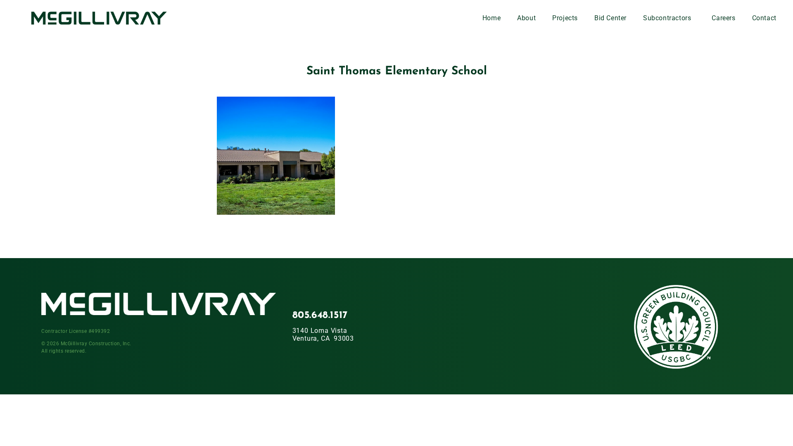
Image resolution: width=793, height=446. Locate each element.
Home (491, 18)
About (526, 18)
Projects (565, 18)
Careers (723, 18)
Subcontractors (667, 18)
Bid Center (610, 18)
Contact (764, 18)
